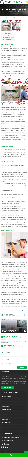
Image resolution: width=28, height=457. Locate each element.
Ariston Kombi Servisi (6, 425)
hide (10, 33)
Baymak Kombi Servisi (6, 412)
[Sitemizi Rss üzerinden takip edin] (7, 447)
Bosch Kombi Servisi (6, 399)
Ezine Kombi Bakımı (8, 39)
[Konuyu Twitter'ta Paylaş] (24, 310)
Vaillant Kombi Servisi (6, 403)
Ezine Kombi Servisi (6, 35)
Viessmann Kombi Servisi (7, 409)
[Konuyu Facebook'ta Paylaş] (22, 310)
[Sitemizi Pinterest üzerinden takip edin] (5, 447)
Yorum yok (17, 17)
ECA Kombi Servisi (5, 406)
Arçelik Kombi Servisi (6, 422)
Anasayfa (11, 11)
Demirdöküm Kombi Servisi (7, 429)
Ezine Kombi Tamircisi (8, 37)
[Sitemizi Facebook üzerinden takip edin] (1, 447)
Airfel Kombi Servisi (6, 416)
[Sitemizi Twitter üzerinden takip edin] (3, 447)
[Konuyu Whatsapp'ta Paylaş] (26, 310)
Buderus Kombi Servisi (6, 396)
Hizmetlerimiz (16, 11)
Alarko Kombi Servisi (6, 419)
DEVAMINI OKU (7, 387)
